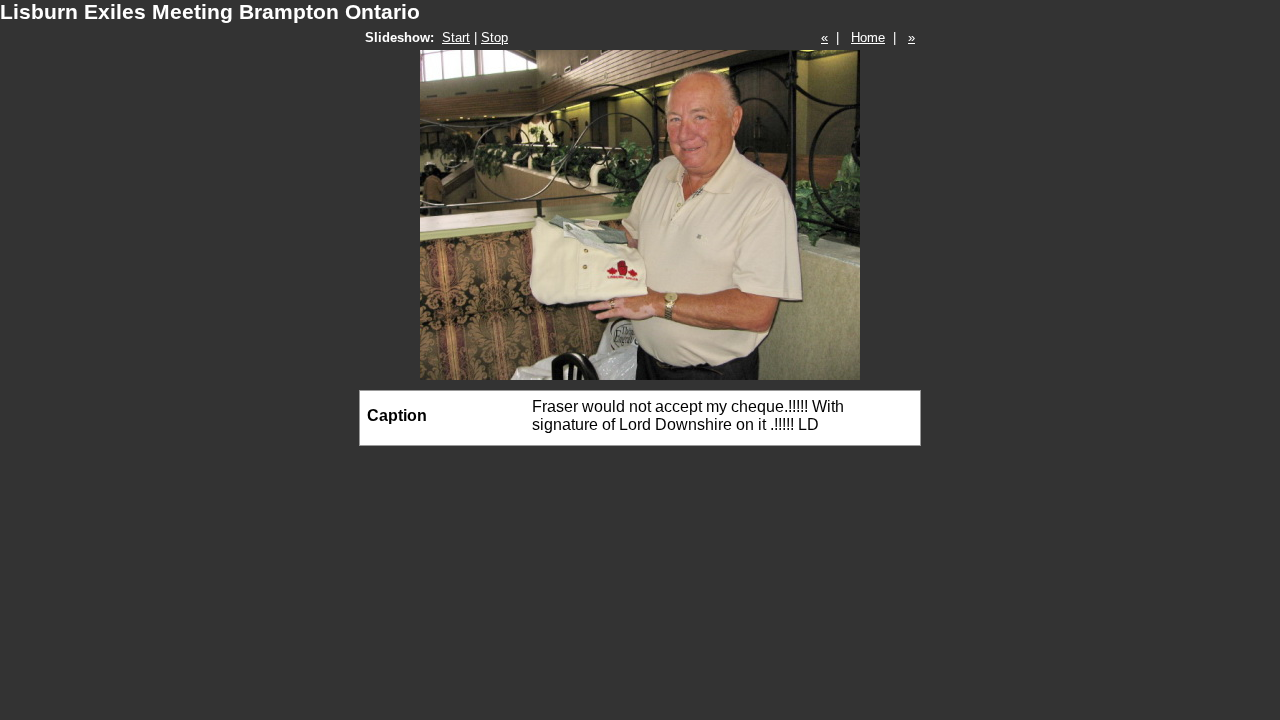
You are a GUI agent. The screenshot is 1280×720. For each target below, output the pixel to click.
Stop (494, 37)
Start (456, 37)
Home (868, 37)
